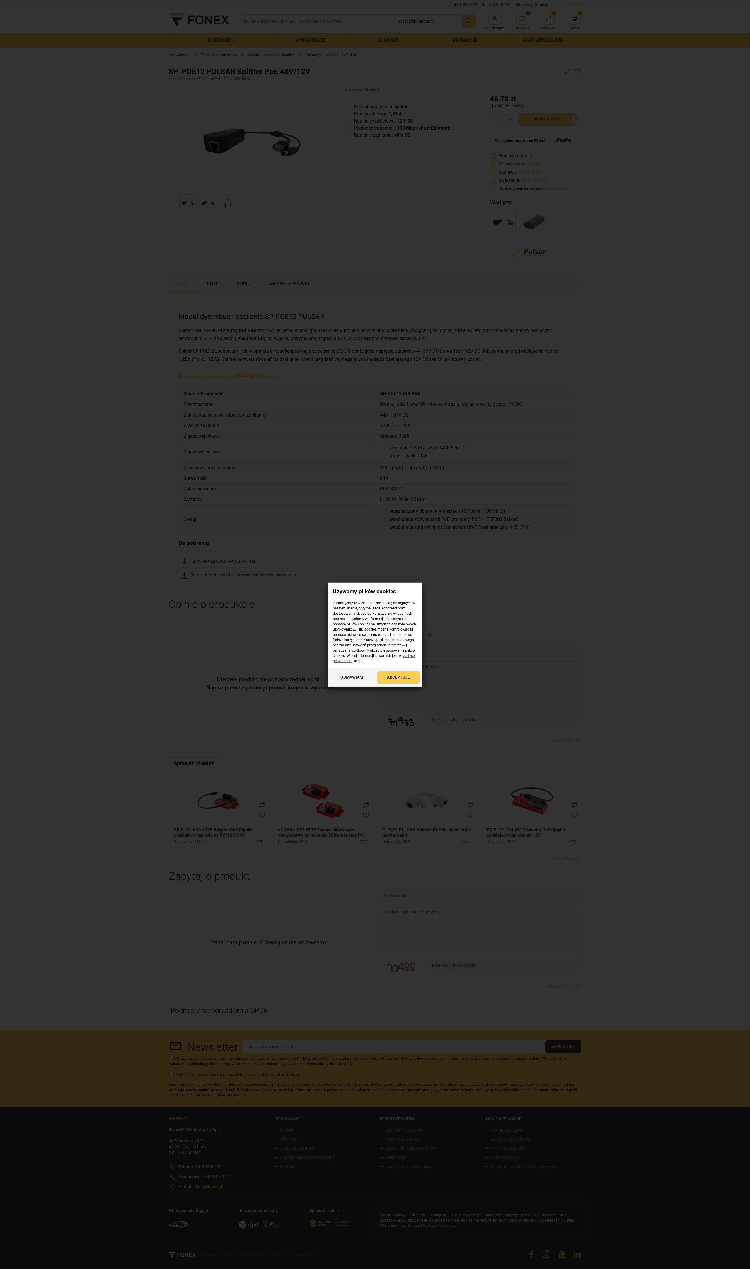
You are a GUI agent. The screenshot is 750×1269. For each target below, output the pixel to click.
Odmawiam (351, 677)
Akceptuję (398, 677)
